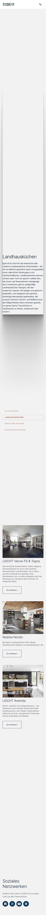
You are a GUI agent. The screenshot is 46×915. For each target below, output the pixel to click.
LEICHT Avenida (14, 701)
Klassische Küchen (15, 430)
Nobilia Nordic (13, 637)
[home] (8, 4)
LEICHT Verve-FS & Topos (21, 561)
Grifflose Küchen (14, 423)
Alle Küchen (11, 411)
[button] (40, 4)
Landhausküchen (14, 417)
